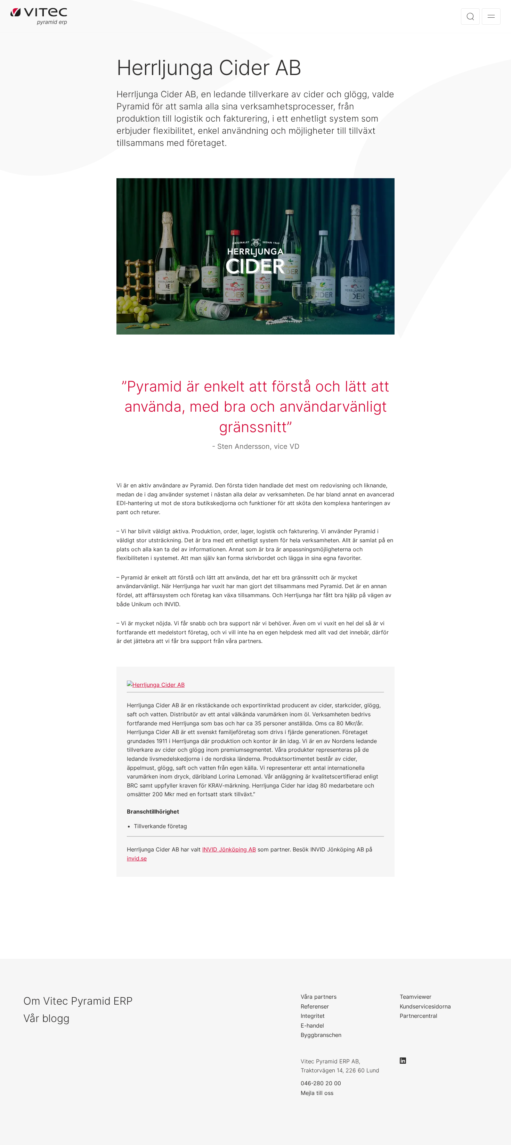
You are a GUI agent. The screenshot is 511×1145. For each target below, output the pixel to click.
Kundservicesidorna (425, 1006)
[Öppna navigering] (491, 16)
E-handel (312, 1025)
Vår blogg (46, 1018)
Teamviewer (415, 996)
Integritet (313, 1015)
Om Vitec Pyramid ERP (78, 1001)
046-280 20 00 (321, 1083)
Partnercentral (418, 1015)
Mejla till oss (317, 1092)
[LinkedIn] (406, 1060)
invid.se (137, 858)
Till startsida (38, 16)
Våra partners (318, 996)
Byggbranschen (321, 1034)
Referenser (315, 1006)
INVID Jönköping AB (229, 849)
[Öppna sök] (470, 16)
